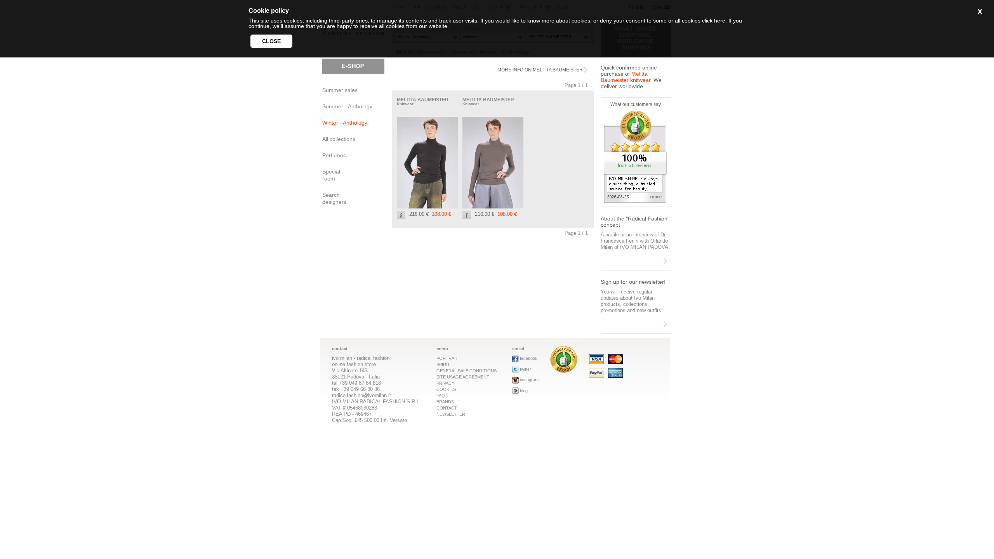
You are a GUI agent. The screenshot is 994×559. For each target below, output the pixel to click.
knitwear (405, 104)
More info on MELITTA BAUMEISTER (540, 70)
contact (446, 408)
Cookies (446, 389)
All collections (338, 139)
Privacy (445, 383)
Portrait (447, 358)
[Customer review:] (563, 371)
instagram (529, 379)
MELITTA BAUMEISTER (422, 99)
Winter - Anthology (344, 123)
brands (445, 401)
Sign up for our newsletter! (633, 282)
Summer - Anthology (347, 106)
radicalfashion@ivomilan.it (361, 395)
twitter (525, 369)
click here (713, 20)
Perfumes (334, 155)
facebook (528, 358)
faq (440, 395)
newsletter (450, 414)
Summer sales (340, 90)
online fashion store (354, 364)
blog (524, 390)
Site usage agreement (462, 377)
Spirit (443, 364)
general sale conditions (466, 370)
